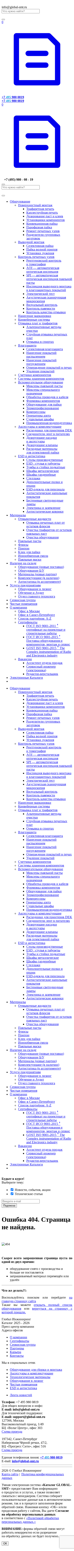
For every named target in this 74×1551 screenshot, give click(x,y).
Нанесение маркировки (34, 316)
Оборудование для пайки (44, 404)
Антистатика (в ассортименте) (39, 581)
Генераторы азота (38, 415)
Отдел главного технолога (36, 596)
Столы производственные (44, 460)
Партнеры (17, 1348)
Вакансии (25, 659)
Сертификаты (27, 622)
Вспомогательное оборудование (40, 382)
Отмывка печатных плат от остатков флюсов (45, 524)
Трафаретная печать (40, 209)
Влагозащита (27, 345)
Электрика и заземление (43, 508)
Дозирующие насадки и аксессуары (41, 439)
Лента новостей (21, 1395)
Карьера (15, 1352)
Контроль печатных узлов (36, 257)
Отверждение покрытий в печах (49, 367)
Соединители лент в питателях (48, 434)
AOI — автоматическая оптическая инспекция (42, 269)
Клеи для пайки (29, 552)
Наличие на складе (23, 563)
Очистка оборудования (42, 537)
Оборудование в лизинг (35, 589)
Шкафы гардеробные (41, 474)
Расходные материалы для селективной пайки (42, 450)
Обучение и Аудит (31, 592)
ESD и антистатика (31, 456)
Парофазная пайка (39, 227)
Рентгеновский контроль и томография (43, 262)
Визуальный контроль (41, 305)
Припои (23, 548)
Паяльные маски (29, 559)
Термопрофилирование (42, 408)
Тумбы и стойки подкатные (45, 467)
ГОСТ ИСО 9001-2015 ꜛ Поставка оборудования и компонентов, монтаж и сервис (48, 640)
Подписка (9, 1205)
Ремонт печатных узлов (43, 231)
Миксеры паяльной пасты (44, 386)
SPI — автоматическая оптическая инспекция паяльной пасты (49, 279)
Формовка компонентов (43, 401)
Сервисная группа (23, 600)
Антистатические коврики (45, 511)
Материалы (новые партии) (37, 574)
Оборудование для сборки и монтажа (36, 1369)
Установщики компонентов (45, 220)
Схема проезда (12, 1431)
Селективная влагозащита (44, 349)
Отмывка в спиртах (40, 341)
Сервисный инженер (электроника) (41, 668)
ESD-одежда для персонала (45, 489)
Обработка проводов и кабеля (47, 397)
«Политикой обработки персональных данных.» (30, 1520)
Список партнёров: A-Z (34, 618)
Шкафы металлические (42, 471)
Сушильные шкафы (40, 419)
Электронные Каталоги (26, 677)
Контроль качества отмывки (46, 312)
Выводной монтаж (31, 242)
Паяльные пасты (29, 541)
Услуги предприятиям (25, 585)
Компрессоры (35, 412)
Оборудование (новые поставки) (41, 567)
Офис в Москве (29, 611)
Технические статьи (29, 1194)
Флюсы (23, 544)
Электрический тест (40, 293)
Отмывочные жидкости (34, 519)
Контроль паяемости (40, 308)
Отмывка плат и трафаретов (38, 323)
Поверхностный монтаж (35, 205)
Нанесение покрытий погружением (41, 362)
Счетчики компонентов (34, 375)
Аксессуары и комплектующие (39, 426)
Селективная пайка (39, 245)
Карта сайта (10, 1474)
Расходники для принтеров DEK (49, 430)
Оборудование (20, 201)
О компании (18, 607)
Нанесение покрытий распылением (41, 354)
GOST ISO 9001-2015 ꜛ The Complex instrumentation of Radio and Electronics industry (48, 651)
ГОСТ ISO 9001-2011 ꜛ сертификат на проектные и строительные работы (45, 629)
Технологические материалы (30, 1377)
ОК (5, 1543)
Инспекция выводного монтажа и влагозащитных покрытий (48, 288)
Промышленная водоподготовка (49, 423)
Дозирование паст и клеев (44, 216)
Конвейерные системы (34, 319)
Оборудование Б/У (31, 570)
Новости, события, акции (33, 1190)
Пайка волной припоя (41, 249)
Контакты (17, 1355)
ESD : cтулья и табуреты (43, 463)
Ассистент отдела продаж (44, 663)
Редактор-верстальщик (42, 674)
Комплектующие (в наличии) (38, 578)
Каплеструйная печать (42, 212)
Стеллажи (33, 478)
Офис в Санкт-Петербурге (36, 615)
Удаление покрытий (40, 371)
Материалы (18, 515)
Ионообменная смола (33, 556)
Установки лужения (40, 253)
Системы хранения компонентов (41, 378)
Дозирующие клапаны (42, 445)
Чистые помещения (23, 604)
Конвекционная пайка (42, 223)
